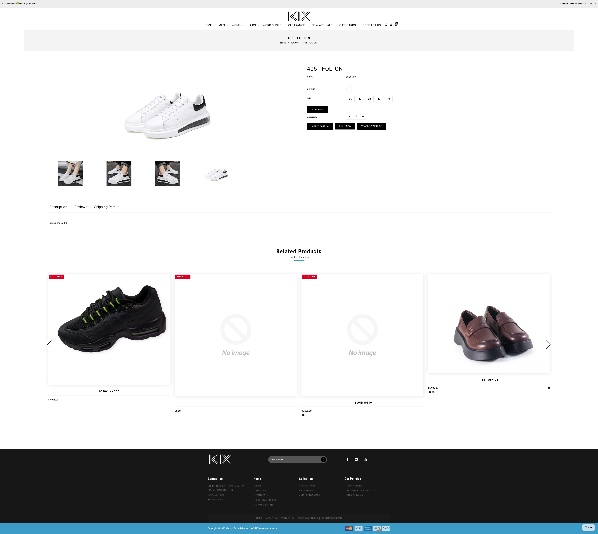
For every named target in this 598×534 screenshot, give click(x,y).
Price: (310, 77)
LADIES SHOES (308, 485)
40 (388, 99)
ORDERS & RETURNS (265, 500)
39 (379, 99)
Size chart (317, 109)
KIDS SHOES (307, 490)
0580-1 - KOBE (109, 391)
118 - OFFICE (489, 379)
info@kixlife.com (29, 3)
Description (58, 207)
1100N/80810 (362, 402)
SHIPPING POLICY (355, 485)
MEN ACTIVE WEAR (310, 495)
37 (360, 99)
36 (350, 99)
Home (283, 42)
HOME (258, 485)
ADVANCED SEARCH (265, 505)
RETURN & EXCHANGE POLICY (361, 490)
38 (369, 99)
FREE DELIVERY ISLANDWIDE (573, 3)
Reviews (80, 207)
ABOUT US (260, 490)
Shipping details (106, 207)
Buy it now (345, 126)
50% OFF (295, 42)
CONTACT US (262, 495)
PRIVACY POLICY (354, 495)
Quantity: (312, 117)
